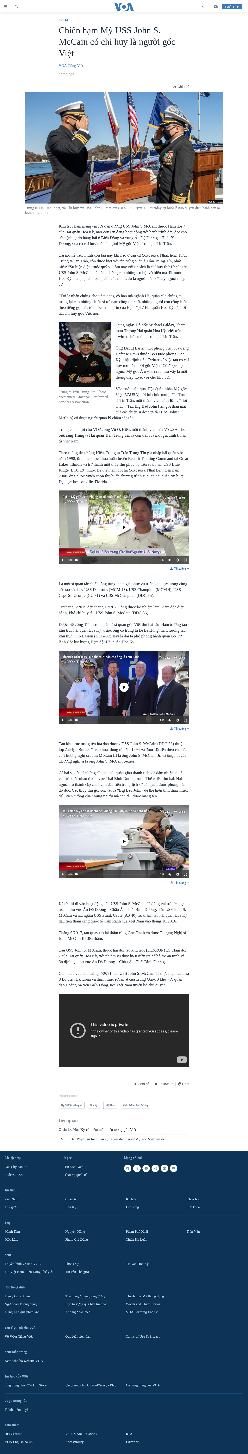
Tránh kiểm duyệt (17, 1410)
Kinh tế (131, 1199)
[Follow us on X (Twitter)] (136, 1168)
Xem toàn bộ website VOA (24, 1361)
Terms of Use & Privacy (143, 1336)
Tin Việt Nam (74, 1167)
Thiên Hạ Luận (136, 1239)
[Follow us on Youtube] (146, 1168)
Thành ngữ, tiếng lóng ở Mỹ (85, 1296)
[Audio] (203, 6)
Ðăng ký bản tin (16, 1167)
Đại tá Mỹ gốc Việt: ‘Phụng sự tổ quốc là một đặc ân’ (98, 496)
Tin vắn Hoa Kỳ (137, 1264)
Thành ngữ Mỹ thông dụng (145, 1296)
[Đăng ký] (173, 1168)
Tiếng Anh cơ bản (17, 1296)
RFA (129, 1434)
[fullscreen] (185, 560)
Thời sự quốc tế (75, 1175)
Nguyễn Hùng (75, 1231)
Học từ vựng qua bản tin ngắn (86, 1304)
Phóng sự (71, 1264)
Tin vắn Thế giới (77, 1272)
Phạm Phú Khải (137, 1231)
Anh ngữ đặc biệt (77, 1312)
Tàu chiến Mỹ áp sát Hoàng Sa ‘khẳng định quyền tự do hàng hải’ (106, 811)
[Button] (181, 87)
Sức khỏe (193, 1207)
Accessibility (74, 1442)
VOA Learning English (142, 1312)
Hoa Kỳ (63, 19)
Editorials (133, 1442)
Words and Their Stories (143, 1304)
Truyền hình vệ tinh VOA (23, 1264)
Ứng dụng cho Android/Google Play (90, 1385)
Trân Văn (193, 1231)
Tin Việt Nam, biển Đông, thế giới (29, 1272)
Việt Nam (11, 1199)
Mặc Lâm (11, 1239)
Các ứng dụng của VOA (143, 1385)
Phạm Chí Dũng (76, 1239)
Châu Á (70, 1199)
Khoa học (193, 1199)
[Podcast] (164, 1168)
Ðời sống (132, 1207)
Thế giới (11, 1207)
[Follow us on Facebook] (127, 1168)
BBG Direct (13, 1434)
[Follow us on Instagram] (155, 1168)
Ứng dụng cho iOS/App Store (25, 1385)
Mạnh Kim (12, 1231)
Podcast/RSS (14, 1175)
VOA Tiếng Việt (71, 65)
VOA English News (19, 1442)
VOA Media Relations (81, 1434)
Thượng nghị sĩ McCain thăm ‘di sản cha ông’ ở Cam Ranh (101, 656)
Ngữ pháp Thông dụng (21, 1304)
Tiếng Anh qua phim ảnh (22, 1312)
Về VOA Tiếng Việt (19, 1336)
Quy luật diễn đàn (77, 1336)
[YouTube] (215, 6)
